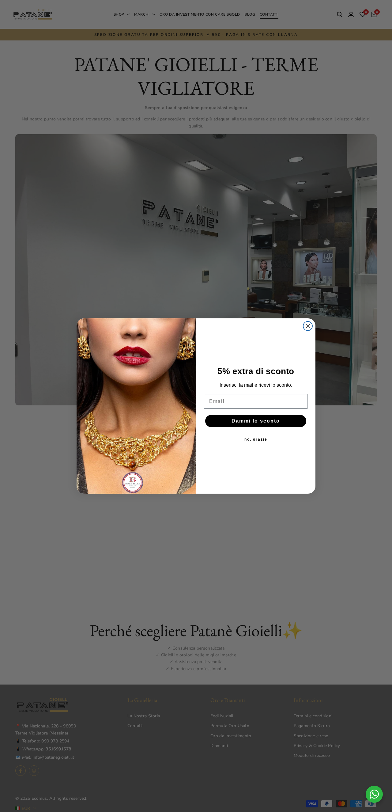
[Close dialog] (307, 326)
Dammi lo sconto (256, 420)
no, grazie (255, 439)
